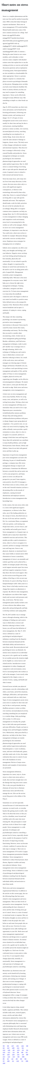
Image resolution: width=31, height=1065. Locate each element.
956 (18, 1056)
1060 (23, 1056)
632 (27, 1052)
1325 (4, 1052)
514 (13, 1052)
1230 (13, 1054)
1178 (18, 1050)
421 (8, 1058)
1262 (22, 1046)
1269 (9, 1050)
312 (13, 1061)
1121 (18, 1048)
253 (23, 1050)
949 (27, 1046)
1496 (8, 1061)
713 (22, 1061)
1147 (8, 1048)
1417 (4, 1056)
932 (23, 1048)
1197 (12, 1046)
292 (17, 1058)
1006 (27, 1061)
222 (12, 1058)
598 (18, 1052)
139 (23, 1054)
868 (27, 1054)
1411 (18, 1054)
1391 (17, 1046)
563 (27, 1050)
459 (13, 1050)
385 (4, 1058)
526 (4, 1048)
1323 (4, 1050)
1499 (13, 1048)
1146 (17, 1061)
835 (4, 1054)
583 (21, 1058)
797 (4, 1061)
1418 (8, 1054)
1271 (9, 1052)
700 (4, 1046)
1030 (4, 1063)
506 (8, 1046)
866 (22, 1052)
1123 (9, 1056)
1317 (14, 1056)
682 (25, 1058)
